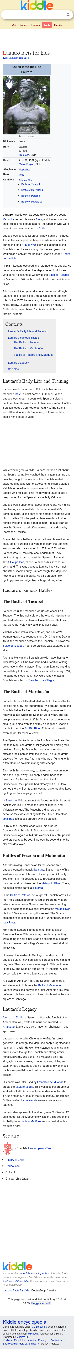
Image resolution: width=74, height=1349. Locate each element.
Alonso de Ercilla (13, 1017)
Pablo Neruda (29, 1100)
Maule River (62, 909)
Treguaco (24, 154)
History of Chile (15, 1160)
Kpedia (47, 25)
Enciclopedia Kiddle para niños (19, 1343)
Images (23, 25)
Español (58, 25)
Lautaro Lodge (24, 1087)
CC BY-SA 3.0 (39, 1326)
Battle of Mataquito (31, 201)
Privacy (42, 1340)
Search (68, 15)
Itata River (9, 922)
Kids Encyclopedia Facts (16, 57)
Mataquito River (51, 883)
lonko (18, 394)
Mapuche (8, 219)
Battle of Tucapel (30, 184)
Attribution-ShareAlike (16, 1281)
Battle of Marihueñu (32, 189)
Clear (61, 15)
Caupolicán (17, 562)
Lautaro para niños (39, 1148)
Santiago (11, 800)
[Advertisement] (37, 38)
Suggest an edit (40, 1303)
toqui (39, 219)
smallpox (8, 819)
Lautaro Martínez (31, 1121)
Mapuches (24, 169)
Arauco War (25, 180)
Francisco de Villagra (41, 680)
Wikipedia (33, 1333)
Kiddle (6, 1340)
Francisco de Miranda (50, 1082)
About (30, 1340)
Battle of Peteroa (30, 195)
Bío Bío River (32, 728)
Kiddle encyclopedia (34, 1273)
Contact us (56, 1340)
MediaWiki (22, 1336)
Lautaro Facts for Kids (16, 1290)
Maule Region (26, 164)
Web (14, 25)
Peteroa (38, 888)
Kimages (35, 25)
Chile (42, 228)
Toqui (22, 174)
